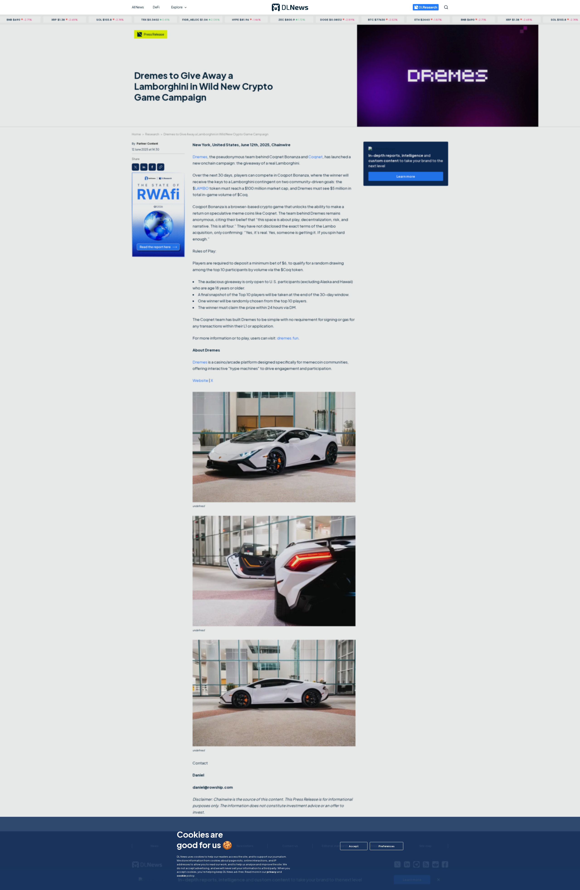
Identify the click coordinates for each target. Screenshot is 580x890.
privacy (271, 871)
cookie (181, 875)
